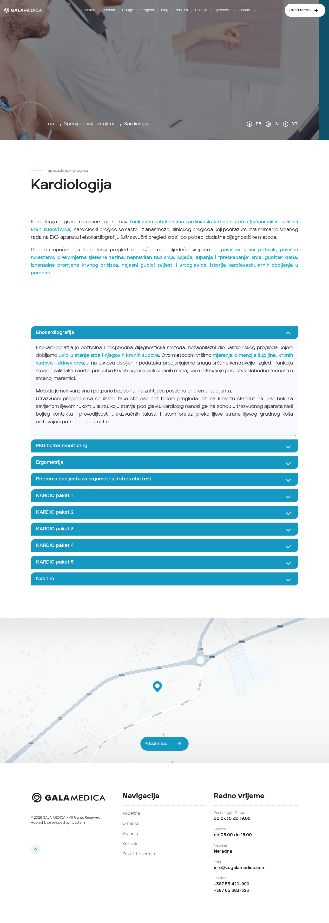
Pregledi (147, 10)
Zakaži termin (299, 10)
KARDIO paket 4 (55, 545)
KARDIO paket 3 (55, 529)
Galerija (201, 10)
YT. (295, 124)
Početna (88, 10)
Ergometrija (49, 462)
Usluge (127, 10)
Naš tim (182, 10)
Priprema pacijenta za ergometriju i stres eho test (93, 479)
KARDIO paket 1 (54, 495)
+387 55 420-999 (231, 884)
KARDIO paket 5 (55, 562)
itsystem (78, 822)
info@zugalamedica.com (239, 868)
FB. (259, 124)
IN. (277, 124)
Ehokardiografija (55, 332)
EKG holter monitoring (61, 446)
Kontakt (244, 10)
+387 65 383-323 (231, 891)
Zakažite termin (138, 854)
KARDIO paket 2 (54, 512)
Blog (164, 10)
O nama (108, 10)
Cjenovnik (222, 10)
